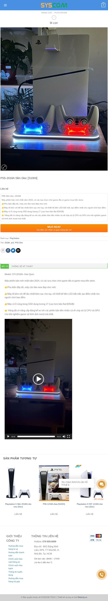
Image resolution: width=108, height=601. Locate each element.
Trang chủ (46, 13)
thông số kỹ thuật (22, 266)
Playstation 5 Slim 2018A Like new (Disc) (18, 505)
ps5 (12, 243)
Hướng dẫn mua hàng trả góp (15, 580)
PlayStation (61, 13)
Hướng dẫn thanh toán (16, 554)
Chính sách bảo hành (15, 567)
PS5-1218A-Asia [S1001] (54, 504)
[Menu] (5, 5)
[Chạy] (8, 436)
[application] (38, 379)
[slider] (36, 436)
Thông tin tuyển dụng (15, 573)
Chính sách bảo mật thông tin (15, 560)
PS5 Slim (19, 243)
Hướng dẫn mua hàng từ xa (15, 547)
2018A (7, 243)
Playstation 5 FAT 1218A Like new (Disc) (90, 505)
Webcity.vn (82, 597)
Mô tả (5, 266)
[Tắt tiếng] (64, 436)
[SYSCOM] (54, 5)
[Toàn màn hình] (68, 436)
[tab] (5, 266)
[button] (38, 379)
